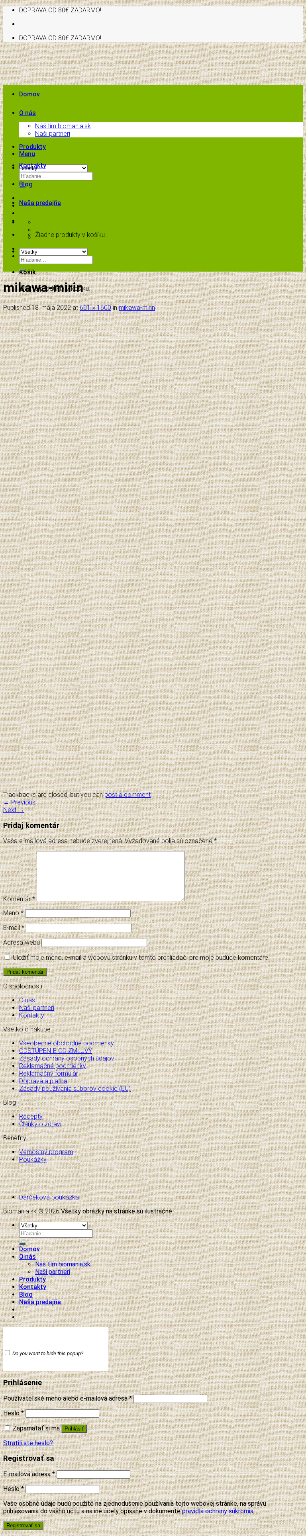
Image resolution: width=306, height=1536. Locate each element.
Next (13, 810)
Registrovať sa (23, 1525)
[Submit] (22, 270)
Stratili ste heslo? (28, 1443)
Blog (26, 184)
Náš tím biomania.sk (63, 126)
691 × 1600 (95, 307)
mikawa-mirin (137, 307)
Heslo (13, 1413)
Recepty (31, 1116)
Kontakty (32, 165)
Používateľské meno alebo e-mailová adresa (67, 1398)
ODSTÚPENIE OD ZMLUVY (55, 1051)
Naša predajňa (40, 203)
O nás (27, 113)
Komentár (19, 899)
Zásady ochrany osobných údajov (66, 1058)
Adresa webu (21, 942)
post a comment (127, 794)
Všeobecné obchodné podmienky (66, 1043)
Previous (19, 802)
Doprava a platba (43, 1081)
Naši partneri (52, 133)
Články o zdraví (40, 1124)
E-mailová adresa (29, 1474)
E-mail (13, 927)
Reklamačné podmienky (52, 1066)
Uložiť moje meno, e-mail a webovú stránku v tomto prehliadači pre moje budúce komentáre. (141, 957)
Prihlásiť (74, 1429)
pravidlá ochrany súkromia (217, 1511)
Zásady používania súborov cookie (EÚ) (75, 1088)
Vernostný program (46, 1152)
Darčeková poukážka (49, 1197)
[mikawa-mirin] (106, 787)
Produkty (32, 147)
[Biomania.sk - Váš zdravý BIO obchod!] (86, 108)
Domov (29, 94)
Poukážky (33, 1159)
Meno (13, 913)
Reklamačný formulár (48, 1073)
